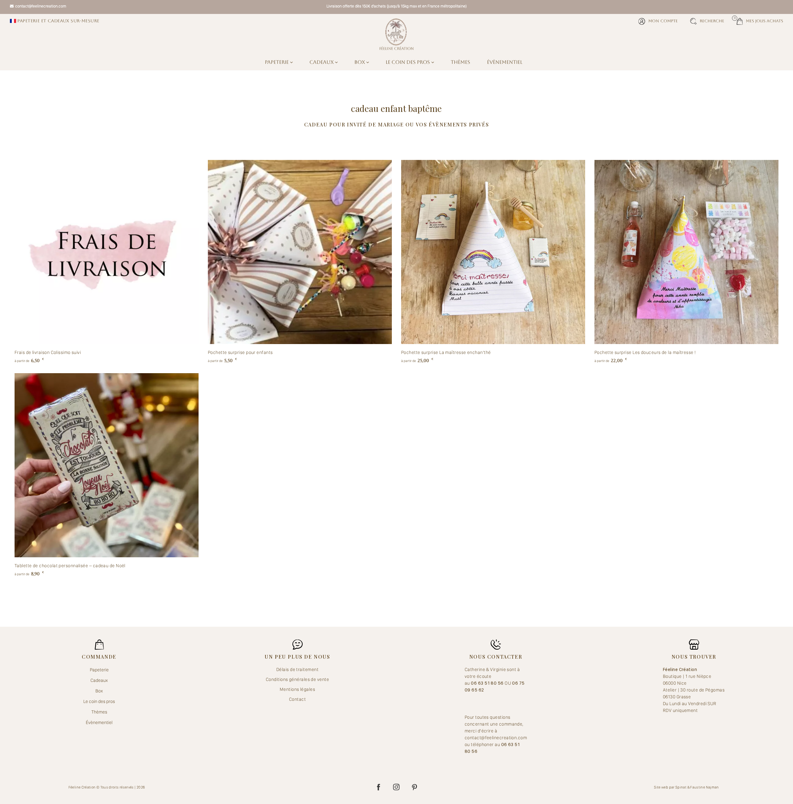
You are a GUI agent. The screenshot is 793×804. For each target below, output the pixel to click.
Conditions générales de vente (297, 679)
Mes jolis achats (760, 20)
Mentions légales (297, 689)
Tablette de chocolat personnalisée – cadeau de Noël (70, 565)
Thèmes (460, 62)
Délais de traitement (297, 669)
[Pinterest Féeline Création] (414, 787)
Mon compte (663, 21)
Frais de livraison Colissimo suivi (48, 352)
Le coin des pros (408, 62)
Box (360, 62)
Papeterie (277, 62)
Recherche (712, 21)
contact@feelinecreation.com (40, 6)
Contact (297, 699)
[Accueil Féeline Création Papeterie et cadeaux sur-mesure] (396, 34)
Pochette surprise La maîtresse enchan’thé (446, 352)
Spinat (680, 787)
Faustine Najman (704, 787)
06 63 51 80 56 (488, 683)
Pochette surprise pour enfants (240, 352)
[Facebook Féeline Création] (378, 787)
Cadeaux (322, 62)
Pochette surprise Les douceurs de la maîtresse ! (645, 352)
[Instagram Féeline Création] (396, 787)
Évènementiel (504, 62)
